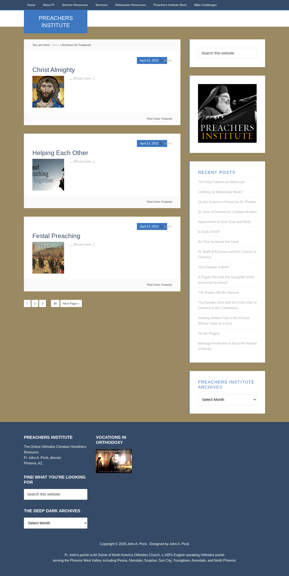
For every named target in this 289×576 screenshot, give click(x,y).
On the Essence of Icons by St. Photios (227, 202)
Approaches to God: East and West (224, 222)
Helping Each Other (60, 152)
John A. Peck (179, 544)
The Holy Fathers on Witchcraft (221, 182)
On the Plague (209, 333)
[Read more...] (83, 78)
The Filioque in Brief (213, 267)
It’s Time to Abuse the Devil (218, 242)
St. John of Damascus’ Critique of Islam (227, 212)
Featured (167, 118)
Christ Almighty (53, 69)
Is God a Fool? (209, 232)
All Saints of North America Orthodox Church (126, 555)
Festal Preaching (56, 235)
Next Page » (71, 303)
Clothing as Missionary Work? (220, 192)
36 (55, 303)
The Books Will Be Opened (218, 292)
